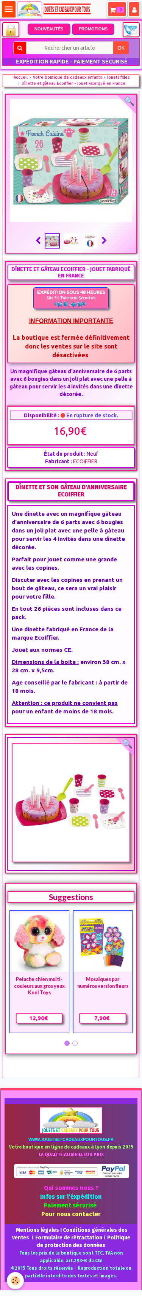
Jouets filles (118, 77)
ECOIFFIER (85, 461)
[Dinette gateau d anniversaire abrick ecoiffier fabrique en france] (71, 803)
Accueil (21, 77)
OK (121, 48)
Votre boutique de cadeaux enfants (67, 77)
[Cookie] (15, 1280)
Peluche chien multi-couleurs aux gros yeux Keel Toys (39, 985)
